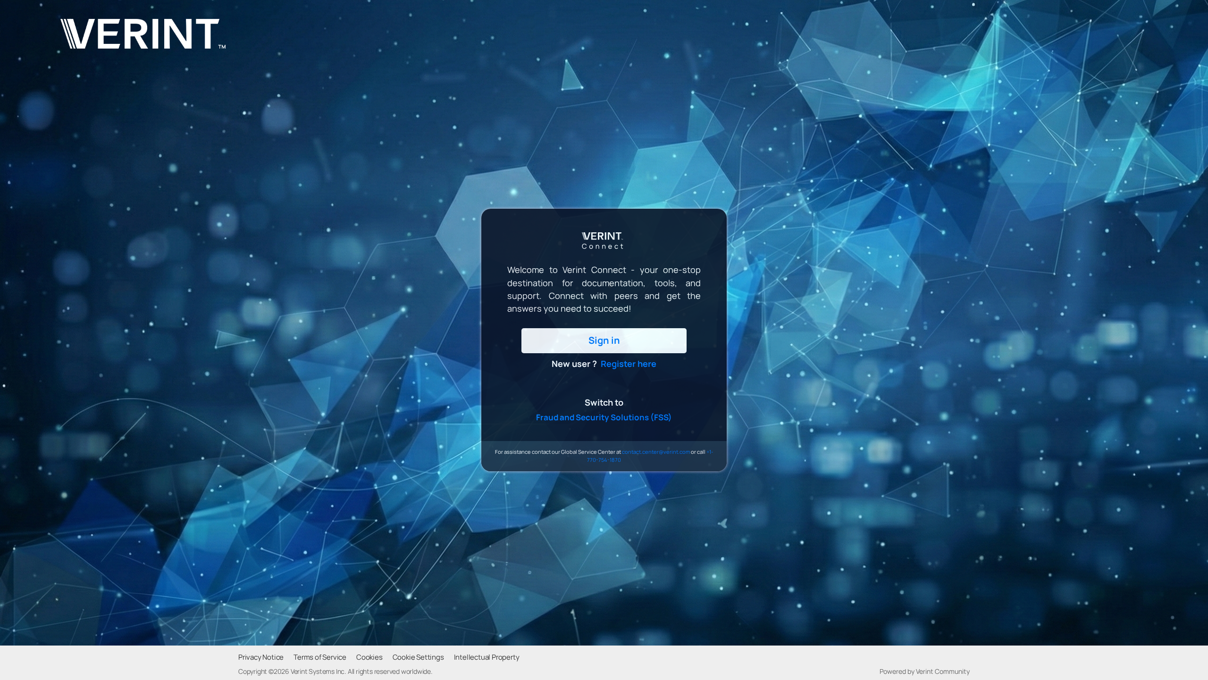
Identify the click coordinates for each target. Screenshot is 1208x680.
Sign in (604, 340)
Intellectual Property (487, 657)
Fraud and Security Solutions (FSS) (604, 417)
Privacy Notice (261, 657)
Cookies (369, 657)
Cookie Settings (418, 657)
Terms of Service (320, 657)
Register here (628, 363)
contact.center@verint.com (656, 451)
